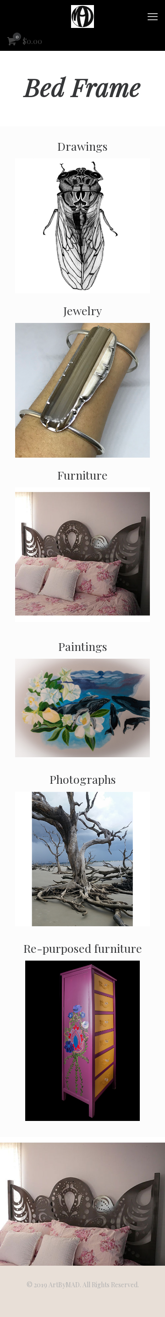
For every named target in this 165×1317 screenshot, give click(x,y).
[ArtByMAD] (82, 16)
